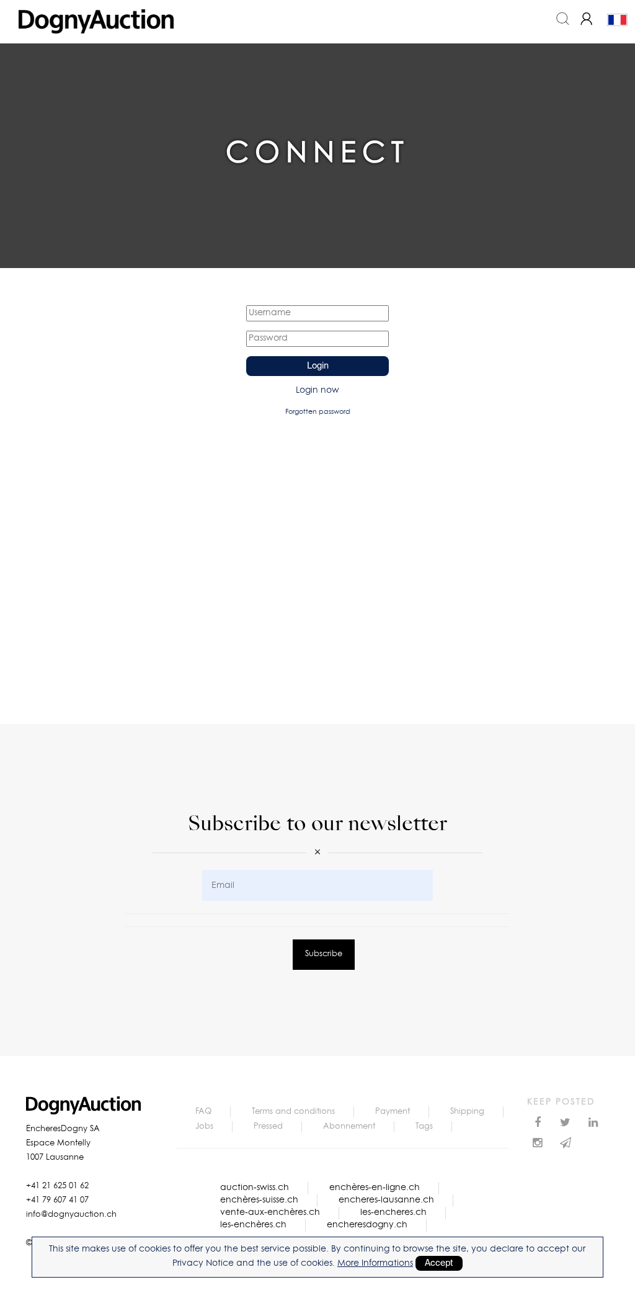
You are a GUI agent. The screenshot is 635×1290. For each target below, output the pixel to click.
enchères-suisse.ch (259, 1200)
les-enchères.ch (253, 1225)
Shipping (467, 1112)
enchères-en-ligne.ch (374, 1187)
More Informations (375, 1263)
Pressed (268, 1126)
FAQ (203, 1112)
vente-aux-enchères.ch (270, 1212)
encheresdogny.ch (367, 1225)
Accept (439, 1263)
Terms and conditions (293, 1112)
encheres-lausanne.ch (386, 1200)
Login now (317, 390)
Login (318, 366)
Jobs (204, 1126)
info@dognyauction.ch (71, 1215)
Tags (424, 1126)
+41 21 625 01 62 (57, 1186)
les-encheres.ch (393, 1212)
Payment (392, 1112)
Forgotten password (317, 411)
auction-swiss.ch (254, 1187)
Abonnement (349, 1126)
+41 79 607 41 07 (57, 1200)
